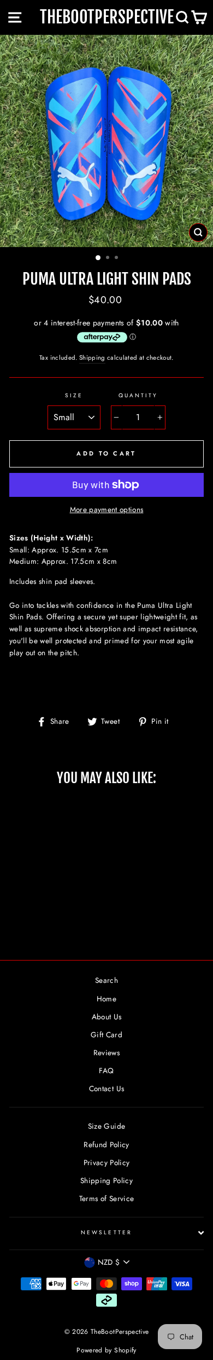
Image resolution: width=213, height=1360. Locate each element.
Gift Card (106, 1034)
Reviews (106, 1052)
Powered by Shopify (106, 1350)
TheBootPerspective (107, 17)
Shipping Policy (106, 1180)
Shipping (92, 357)
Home (106, 998)
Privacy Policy (107, 1162)
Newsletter (106, 1232)
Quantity (138, 395)
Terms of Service (106, 1198)
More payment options (107, 509)
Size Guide (106, 1126)
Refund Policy (106, 1144)
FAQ (106, 1070)
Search (106, 980)
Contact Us (106, 1088)
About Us (107, 1016)
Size (74, 395)
